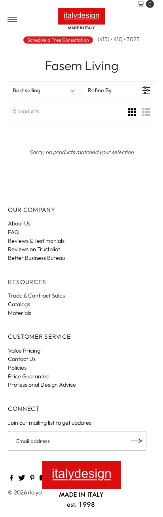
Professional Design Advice (42, 384)
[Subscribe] (136, 441)
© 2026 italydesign (31, 492)
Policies (17, 367)
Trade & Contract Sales (36, 295)
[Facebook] (11, 479)
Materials (19, 313)
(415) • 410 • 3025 (119, 39)
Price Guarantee (28, 376)
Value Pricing (24, 350)
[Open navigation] (12, 20)
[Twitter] (21, 479)
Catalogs (19, 304)
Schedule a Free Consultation (58, 40)
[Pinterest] (32, 479)
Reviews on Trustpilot (34, 249)
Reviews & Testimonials (36, 240)
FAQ (13, 232)
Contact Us (22, 358)
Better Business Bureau (36, 257)
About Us (19, 223)
